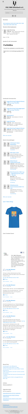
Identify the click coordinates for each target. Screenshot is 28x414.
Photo (6, 279)
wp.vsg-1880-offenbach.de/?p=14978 (11, 308)
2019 (15, 23)
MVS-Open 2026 (14, 152)
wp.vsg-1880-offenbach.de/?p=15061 (11, 277)
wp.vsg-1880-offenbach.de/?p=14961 (11, 343)
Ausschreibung (13, 158)
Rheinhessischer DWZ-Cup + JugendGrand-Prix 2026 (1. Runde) (17, 173)
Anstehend (7, 23)
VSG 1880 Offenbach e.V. (15, 7)
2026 (13, 24)
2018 (12, 23)
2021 (20, 23)
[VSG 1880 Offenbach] (6, 254)
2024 (8, 24)
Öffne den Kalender (7, 135)
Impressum (6, 405)
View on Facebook (6, 281)
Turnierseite (12, 149)
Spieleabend (10, 115)
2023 (5, 24)
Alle (4, 23)
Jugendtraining (11, 121)
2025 (10, 24)
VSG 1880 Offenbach (10, 269)
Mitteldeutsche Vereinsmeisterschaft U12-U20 (17, 187)
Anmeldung (12, 182)
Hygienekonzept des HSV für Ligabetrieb (11, 393)
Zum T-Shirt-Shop (8, 201)
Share (11, 281)
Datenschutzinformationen (10, 407)
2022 (23, 23)
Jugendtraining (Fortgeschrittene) (15, 128)
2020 (17, 23)
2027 (16, 24)
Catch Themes (16, 412)
